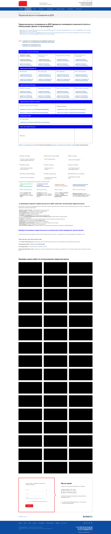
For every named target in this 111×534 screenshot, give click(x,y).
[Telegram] (91, 516)
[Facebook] (87, 523)
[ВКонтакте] (83, 516)
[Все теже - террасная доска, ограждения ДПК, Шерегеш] (80, 294)
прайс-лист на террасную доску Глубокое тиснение (64, 145)
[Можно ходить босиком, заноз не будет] (30, 401)
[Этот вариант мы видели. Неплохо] (80, 441)
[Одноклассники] (85, 516)
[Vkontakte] (84, 523)
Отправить (29, 505)
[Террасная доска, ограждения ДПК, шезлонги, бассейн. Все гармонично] (80, 388)
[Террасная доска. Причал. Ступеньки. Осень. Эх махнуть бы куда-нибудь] (55, 281)
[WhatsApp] (90, 516)
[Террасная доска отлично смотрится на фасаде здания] (55, 414)
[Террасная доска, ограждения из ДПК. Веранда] (80, 374)
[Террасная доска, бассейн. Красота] (80, 427)
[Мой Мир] (87, 516)
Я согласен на (37, 501)
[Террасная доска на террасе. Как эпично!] (55, 348)
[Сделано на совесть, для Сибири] (80, 308)
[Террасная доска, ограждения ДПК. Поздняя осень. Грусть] (30, 281)
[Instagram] (89, 523)
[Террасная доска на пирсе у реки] (30, 268)
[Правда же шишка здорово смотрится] (55, 321)
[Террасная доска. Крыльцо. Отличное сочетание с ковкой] (80, 281)
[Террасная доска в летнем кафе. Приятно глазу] (30, 374)
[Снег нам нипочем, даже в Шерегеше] (30, 308)
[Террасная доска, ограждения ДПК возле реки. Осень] (80, 268)
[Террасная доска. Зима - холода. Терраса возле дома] (80, 361)
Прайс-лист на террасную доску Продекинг (28, 145)
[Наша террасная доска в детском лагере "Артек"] (80, 467)
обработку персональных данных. (40, 501)
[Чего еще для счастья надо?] (80, 454)
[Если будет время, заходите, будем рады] (55, 454)
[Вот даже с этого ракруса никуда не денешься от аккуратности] (80, 401)
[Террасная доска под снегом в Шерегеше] (55, 294)
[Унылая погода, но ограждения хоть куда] (30, 348)
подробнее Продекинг (44, 59)
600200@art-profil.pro (42, 246)
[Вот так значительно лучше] (30, 454)
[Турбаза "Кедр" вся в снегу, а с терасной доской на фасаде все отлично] (30, 321)
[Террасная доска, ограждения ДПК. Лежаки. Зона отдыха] (30, 388)
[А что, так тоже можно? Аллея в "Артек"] (55, 441)
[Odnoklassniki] (91, 523)
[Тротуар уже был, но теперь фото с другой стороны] (80, 321)
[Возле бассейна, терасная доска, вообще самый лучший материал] (30, 427)
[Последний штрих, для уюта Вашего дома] (30, 467)
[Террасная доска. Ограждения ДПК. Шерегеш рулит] (30, 294)
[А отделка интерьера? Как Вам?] (80, 414)
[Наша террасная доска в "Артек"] (55, 467)
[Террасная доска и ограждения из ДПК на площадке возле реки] (55, 268)
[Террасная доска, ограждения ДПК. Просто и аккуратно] (55, 388)
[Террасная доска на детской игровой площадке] (55, 361)
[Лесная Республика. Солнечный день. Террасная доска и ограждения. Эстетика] (30, 361)
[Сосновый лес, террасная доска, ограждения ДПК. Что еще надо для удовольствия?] (30, 334)
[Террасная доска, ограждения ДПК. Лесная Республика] (80, 348)
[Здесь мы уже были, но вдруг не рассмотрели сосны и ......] (30, 414)
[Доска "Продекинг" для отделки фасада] (80, 334)
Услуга (26, 497)
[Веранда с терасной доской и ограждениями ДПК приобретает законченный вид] (55, 427)
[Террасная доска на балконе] (55, 334)
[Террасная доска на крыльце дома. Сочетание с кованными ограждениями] (55, 374)
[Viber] (88, 516)
